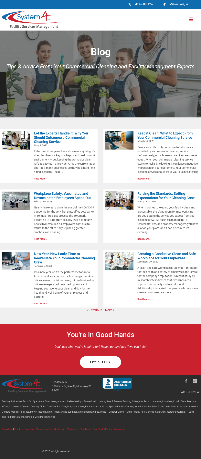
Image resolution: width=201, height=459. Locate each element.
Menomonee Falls (45, 429)
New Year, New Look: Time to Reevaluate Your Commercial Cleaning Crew (64, 258)
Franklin (18, 429)
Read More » (40, 178)
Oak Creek (98, 429)
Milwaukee (72, 429)
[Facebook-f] (186, 381)
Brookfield (7, 429)
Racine (108, 429)
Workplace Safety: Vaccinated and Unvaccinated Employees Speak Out (62, 195)
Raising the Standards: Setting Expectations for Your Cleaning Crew (166, 195)
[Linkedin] (194, 381)
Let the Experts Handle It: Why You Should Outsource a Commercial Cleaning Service (61, 137)
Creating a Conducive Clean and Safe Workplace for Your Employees (166, 256)
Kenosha (29, 429)
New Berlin (85, 429)
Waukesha (119, 429)
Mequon (61, 429)
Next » (109, 310)
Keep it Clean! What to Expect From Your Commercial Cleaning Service (165, 135)
